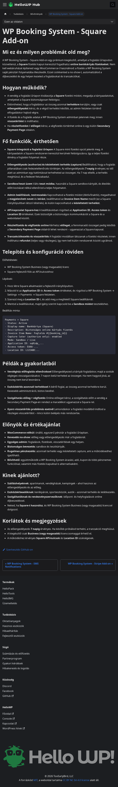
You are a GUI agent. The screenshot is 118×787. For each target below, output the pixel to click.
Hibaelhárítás (10, 631)
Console (7, 718)
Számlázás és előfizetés (16, 653)
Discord (7, 686)
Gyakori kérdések (12, 663)
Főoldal (6, 713)
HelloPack (8, 588)
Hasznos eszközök (13, 626)
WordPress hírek (12, 728)
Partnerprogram (12, 658)
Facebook (8, 691)
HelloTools (8, 593)
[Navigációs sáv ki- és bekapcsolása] (4, 4)
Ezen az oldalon (13, 21)
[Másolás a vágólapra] (111, 319)
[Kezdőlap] (5, 14)
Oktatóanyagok (11, 621)
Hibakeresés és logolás (15, 668)
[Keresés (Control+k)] (113, 5)
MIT (35, 780)
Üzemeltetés (9, 603)
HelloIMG (7, 598)
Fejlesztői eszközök (13, 635)
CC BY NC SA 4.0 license (76, 780)
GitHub (6, 696)
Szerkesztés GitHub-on (19, 549)
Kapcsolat (8, 723)
